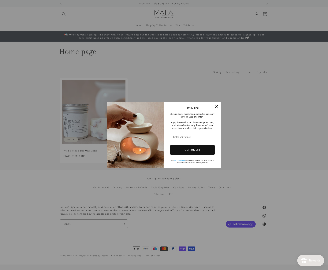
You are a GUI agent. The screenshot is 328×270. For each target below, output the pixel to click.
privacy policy (179, 160)
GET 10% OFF (192, 150)
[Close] (216, 106)
